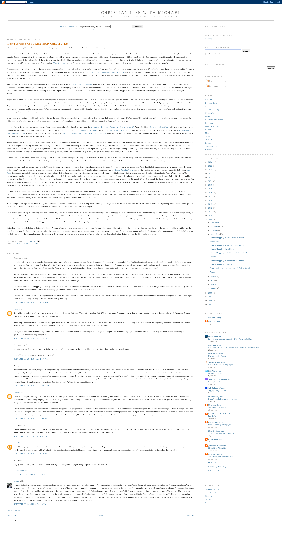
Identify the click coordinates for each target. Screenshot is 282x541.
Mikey (207, 133)
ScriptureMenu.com (213, 489)
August (214, 276)
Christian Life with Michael (141, 12)
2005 (210, 304)
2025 (210, 165)
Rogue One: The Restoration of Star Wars (222, 399)
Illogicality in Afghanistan (217, 448)
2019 (210, 185)
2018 (210, 188)
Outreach (208, 139)
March (213, 284)
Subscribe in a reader (67, 26)
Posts (211, 81)
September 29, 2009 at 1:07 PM (31, 418)
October (214, 230)
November (215, 226)
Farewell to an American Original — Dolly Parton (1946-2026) (230, 339)
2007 (210, 296)
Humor (208, 129)
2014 (210, 200)
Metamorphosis (214, 405)
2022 (210, 177)
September (215, 234)
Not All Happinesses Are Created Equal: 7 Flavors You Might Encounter (233, 347)
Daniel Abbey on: (215, 396)
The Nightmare (59, 63)
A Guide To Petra (212, 492)
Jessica (16, 481)
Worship (208, 149)
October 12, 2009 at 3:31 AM (30, 474)
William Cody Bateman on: (219, 379)
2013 (210, 204)
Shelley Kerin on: (215, 462)
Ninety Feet (214, 241)
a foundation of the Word (158, 127)
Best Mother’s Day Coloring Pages (220, 364)
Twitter (208, 499)
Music (207, 136)
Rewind (213, 256)
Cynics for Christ (215, 439)
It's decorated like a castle (82, 84)
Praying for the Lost (215, 381)
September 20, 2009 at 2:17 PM (31, 359)
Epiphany (209, 123)
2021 (210, 181)
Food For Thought (212, 126)
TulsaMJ (17, 309)
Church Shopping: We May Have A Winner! (227, 237)
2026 (210, 162)
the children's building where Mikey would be (106, 72)
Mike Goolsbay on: (216, 430)
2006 (210, 300)
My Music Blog (214, 317)
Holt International (215, 353)
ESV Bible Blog (214, 345)
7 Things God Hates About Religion (221, 433)
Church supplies (20, 470)
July (212, 280)
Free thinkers (212, 416)
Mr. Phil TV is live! (215, 373)
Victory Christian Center (124, 170)
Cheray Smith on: (215, 422)
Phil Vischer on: (214, 370)
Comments (213, 86)
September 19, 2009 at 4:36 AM (31, 302)
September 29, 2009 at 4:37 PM (31, 436)
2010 (210, 215)
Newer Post (11, 515)
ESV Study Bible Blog (217, 466)
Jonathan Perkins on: (217, 445)
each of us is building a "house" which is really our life (112, 127)
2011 (210, 211)
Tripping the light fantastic (217, 390)
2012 (210, 207)
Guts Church (153, 53)
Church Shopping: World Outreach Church (227, 260)
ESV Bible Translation (214, 119)
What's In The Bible (216, 362)
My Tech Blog (214, 321)
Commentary (210, 112)
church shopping (31, 244)
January (214, 288)
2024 (210, 169)
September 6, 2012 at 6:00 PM (30, 504)
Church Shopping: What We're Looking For (227, 245)
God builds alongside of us (86, 130)
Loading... (209, 38)
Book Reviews (211, 102)
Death (207, 116)
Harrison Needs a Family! (217, 356)
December (215, 222)
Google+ (208, 496)
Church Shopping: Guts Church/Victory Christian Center (37, 43)
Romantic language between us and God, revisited (230, 268)
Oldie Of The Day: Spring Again (219, 424)
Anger (212, 271)
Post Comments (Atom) (27, 520)
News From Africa (215, 454)
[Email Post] (38, 241)
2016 (210, 192)
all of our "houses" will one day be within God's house (84, 133)
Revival (208, 143)
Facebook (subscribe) (213, 502)
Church (208, 106)
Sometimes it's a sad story (217, 407)
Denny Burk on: (214, 336)
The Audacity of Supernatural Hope (220, 456)
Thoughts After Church (214, 146)
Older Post (190, 515)
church (18, 244)
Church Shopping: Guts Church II (223, 249)
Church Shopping (212, 109)
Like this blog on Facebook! (100, 30)
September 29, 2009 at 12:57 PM (31, 385)
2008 (210, 292)
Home (101, 515)
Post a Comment (13, 510)
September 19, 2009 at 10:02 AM (31, 338)
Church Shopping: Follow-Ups (222, 264)
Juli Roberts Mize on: (217, 388)
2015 (210, 196)
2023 (210, 173)
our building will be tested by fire (118, 130)
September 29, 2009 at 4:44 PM (31, 453)
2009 (210, 219)
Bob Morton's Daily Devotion (220, 413)
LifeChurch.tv (214, 470)
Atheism (208, 99)
